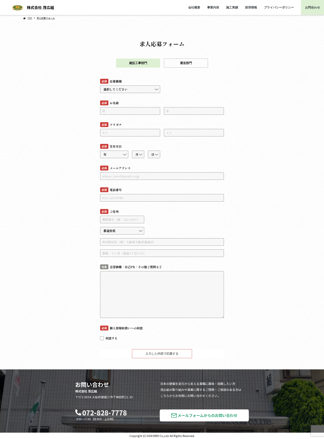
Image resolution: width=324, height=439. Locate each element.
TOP (30, 17)
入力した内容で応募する (162, 353)
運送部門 (186, 63)
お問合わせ (312, 7)
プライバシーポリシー (279, 7)
